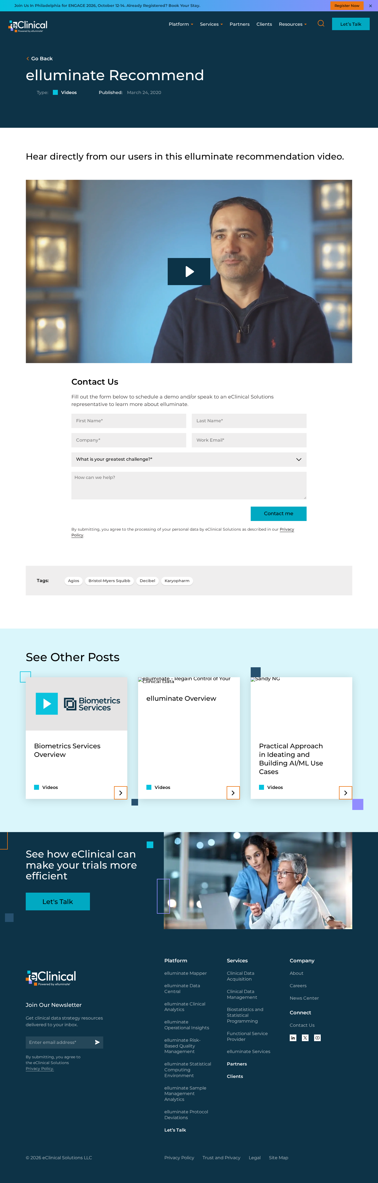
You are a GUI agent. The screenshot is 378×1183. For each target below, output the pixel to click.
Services (209, 24)
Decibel (147, 580)
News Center (304, 998)
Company (302, 961)
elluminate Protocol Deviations (186, 1114)
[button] (321, 23)
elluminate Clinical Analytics (184, 1006)
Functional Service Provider (247, 1036)
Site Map (278, 1157)
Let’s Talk (175, 1130)
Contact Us (302, 1025)
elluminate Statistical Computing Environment (187, 1069)
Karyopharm (177, 580)
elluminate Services (248, 1051)
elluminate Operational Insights (186, 1024)
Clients (264, 24)
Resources (290, 24)
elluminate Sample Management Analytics (185, 1093)
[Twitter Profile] (305, 1038)
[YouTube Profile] (317, 1038)
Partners (240, 24)
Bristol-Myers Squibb (109, 580)
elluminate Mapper (185, 973)
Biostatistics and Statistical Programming (245, 1015)
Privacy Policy (179, 1157)
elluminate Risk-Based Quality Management (182, 1046)
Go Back (42, 59)
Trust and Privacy (221, 1157)
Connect (300, 1013)
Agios (73, 580)
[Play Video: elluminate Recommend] (189, 271)
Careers (298, 985)
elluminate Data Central (182, 988)
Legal (255, 1157)
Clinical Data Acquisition (240, 976)
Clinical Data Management (242, 994)
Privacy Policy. (40, 1068)
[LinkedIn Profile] (293, 1038)
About (297, 973)
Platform (179, 24)
